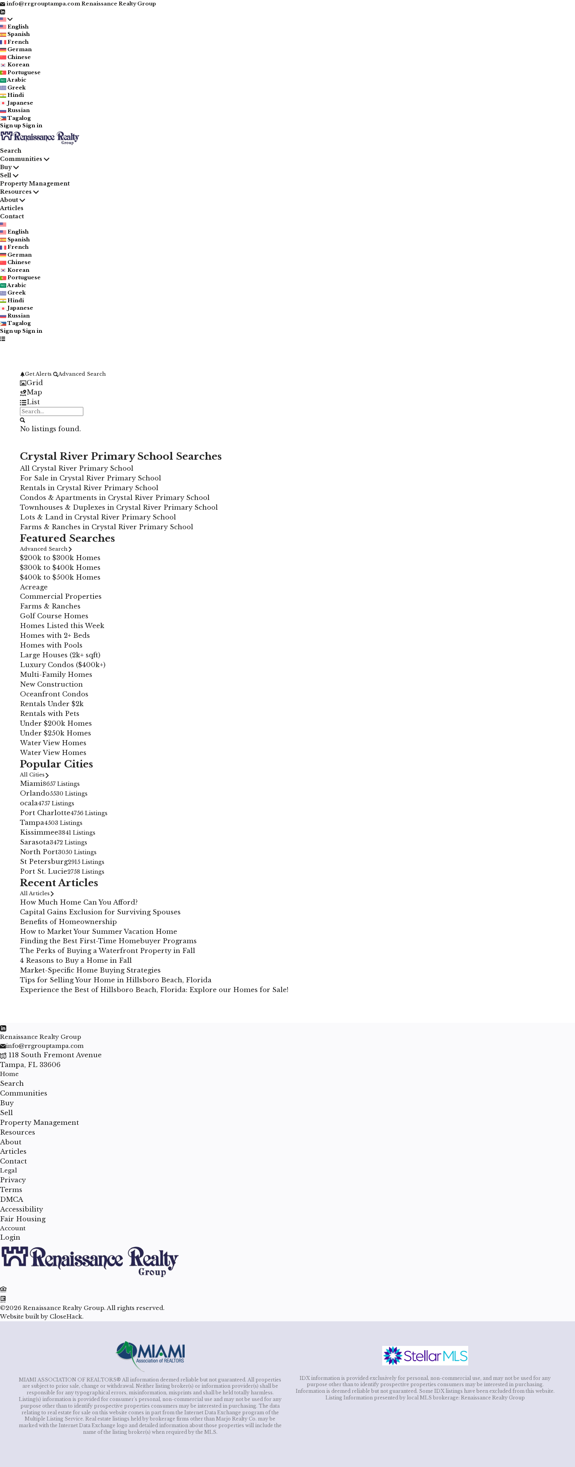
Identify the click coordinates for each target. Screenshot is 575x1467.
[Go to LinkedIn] (2, 11)
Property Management (35, 183)
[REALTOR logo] (3, 1299)
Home (9, 1074)
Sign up (10, 125)
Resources (16, 191)
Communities (21, 158)
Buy (6, 167)
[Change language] (6, 19)
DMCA (11, 1199)
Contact (12, 216)
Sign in (32, 125)
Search (11, 150)
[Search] (22, 419)
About (9, 199)
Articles (11, 208)
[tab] (287, 383)
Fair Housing (22, 1219)
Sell (5, 175)
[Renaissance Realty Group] (90, 1279)
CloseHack (66, 1316)
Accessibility (21, 1209)
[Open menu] (2, 339)
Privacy (13, 1180)
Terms (11, 1190)
